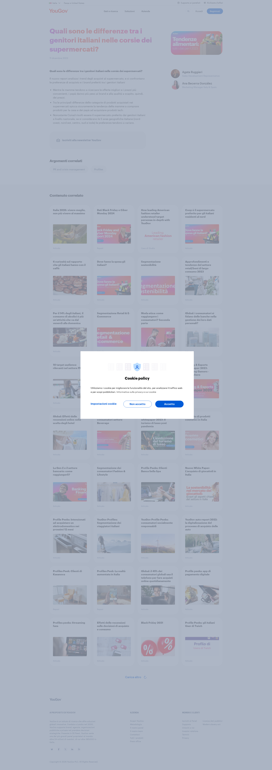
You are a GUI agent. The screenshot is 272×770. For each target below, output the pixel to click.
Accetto (169, 404)
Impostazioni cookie (103, 404)
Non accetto (137, 404)
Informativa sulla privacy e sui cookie (136, 392)
